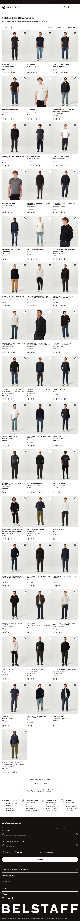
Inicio (3, 13)
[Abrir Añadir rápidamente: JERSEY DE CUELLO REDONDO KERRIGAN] (28, 212)
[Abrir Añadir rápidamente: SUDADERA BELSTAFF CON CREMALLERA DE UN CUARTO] (28, 306)
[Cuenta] (69, 7)
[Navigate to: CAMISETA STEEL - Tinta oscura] (40, 46)
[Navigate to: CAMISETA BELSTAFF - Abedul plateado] (40, 91)
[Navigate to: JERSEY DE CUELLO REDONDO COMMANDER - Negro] (65, 231)
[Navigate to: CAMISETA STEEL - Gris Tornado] (14, 184)
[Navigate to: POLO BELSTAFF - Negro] (14, 46)
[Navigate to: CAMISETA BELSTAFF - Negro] (14, 91)
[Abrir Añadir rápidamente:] (24, 33)
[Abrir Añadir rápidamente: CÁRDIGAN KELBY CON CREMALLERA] (28, 679)
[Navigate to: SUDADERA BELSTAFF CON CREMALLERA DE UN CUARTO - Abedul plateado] (40, 278)
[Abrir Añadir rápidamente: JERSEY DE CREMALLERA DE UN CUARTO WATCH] (54, 679)
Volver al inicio (40, 784)
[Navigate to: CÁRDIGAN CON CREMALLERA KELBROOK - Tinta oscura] (14, 231)
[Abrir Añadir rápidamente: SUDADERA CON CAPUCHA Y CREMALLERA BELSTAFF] (54, 119)
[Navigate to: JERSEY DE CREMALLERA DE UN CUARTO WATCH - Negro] (65, 651)
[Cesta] (73, 7)
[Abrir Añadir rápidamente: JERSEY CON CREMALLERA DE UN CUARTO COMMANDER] (3, 539)
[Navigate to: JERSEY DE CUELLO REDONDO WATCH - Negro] (14, 278)
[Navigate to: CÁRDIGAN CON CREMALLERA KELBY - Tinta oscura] (40, 418)
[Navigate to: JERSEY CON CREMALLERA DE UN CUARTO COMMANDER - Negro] (14, 511)
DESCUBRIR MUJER (56, 2)
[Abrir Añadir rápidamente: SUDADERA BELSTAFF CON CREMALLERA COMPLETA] (54, 306)
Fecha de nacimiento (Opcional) (13, 841)
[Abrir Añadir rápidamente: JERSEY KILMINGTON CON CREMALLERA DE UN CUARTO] (28, 352)
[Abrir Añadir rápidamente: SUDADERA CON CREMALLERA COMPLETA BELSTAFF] (54, 212)
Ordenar (71, 27)
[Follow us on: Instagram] (2, 898)
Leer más (49, 791)
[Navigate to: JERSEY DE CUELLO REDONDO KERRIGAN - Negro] (40, 184)
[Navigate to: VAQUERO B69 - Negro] (65, 511)
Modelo (61, 27)
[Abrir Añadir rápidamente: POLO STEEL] (3, 726)
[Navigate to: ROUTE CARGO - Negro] (14, 651)
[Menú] (77, 7)
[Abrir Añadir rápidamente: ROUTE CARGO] (3, 679)
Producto (51, 27)
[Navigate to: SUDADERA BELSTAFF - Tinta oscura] (65, 371)
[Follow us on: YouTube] (9, 898)
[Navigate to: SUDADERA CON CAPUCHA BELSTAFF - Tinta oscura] (40, 511)
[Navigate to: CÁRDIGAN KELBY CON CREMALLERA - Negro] (40, 651)
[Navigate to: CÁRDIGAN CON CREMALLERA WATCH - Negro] (40, 558)
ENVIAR (40, 859)
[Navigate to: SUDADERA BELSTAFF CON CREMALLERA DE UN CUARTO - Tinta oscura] (14, 744)
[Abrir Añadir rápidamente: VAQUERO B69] (54, 539)
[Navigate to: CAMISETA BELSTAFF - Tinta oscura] (65, 46)
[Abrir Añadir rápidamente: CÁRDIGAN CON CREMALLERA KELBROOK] (3, 259)
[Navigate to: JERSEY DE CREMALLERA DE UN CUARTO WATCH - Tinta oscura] (40, 698)
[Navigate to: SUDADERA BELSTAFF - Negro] (40, 464)
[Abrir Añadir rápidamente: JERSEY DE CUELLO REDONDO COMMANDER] (54, 259)
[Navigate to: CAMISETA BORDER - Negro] (65, 464)
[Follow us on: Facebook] (6, 898)
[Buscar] (64, 7)
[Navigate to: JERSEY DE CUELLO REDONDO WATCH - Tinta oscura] (14, 138)
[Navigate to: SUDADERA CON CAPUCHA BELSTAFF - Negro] (14, 604)
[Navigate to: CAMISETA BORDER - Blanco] (14, 418)
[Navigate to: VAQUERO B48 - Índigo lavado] (65, 698)
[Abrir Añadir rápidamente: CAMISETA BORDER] (3, 446)
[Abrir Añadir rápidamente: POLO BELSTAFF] (3, 72)
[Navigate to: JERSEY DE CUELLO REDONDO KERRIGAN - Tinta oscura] (40, 371)
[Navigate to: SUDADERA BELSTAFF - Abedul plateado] (40, 231)
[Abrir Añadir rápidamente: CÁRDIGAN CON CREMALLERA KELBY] (28, 446)
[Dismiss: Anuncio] (77, 2)
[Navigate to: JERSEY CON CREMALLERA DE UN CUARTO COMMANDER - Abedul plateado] (65, 604)
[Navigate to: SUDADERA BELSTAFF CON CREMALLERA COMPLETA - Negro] (65, 278)
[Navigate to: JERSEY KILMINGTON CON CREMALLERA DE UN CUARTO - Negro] (40, 324)
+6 (67, 72)
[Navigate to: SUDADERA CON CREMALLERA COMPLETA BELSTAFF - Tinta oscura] (65, 184)
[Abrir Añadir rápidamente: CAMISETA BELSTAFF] (54, 72)
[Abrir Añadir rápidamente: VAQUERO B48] (54, 726)
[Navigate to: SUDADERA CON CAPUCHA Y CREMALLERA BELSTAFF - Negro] (65, 324)
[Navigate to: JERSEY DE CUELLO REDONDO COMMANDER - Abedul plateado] (14, 324)
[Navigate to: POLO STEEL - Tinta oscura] (14, 698)
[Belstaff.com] (11, 7)
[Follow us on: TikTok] (12, 898)
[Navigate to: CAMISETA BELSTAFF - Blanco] (65, 138)
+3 (16, 399)
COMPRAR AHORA (42, 2)
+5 (67, 399)
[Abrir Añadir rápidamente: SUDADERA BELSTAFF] (28, 259)
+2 (16, 72)
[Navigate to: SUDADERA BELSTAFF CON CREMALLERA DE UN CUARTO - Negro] (14, 371)
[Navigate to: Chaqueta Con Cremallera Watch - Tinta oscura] (65, 558)
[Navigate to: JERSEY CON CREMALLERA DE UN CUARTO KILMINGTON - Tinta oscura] (14, 558)
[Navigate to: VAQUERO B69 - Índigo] (40, 604)
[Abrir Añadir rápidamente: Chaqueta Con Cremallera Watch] (54, 586)
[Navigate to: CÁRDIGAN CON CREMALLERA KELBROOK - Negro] (14, 464)
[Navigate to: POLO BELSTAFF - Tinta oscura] (40, 138)
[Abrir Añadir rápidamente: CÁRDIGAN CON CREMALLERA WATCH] (28, 586)
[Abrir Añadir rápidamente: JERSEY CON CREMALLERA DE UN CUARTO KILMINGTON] (3, 586)
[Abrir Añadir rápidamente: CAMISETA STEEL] (28, 72)
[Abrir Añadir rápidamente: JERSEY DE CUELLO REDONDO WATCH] (3, 166)
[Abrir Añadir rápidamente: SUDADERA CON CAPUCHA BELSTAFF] (28, 539)
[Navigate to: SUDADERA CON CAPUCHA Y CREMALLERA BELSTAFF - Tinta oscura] (65, 91)
